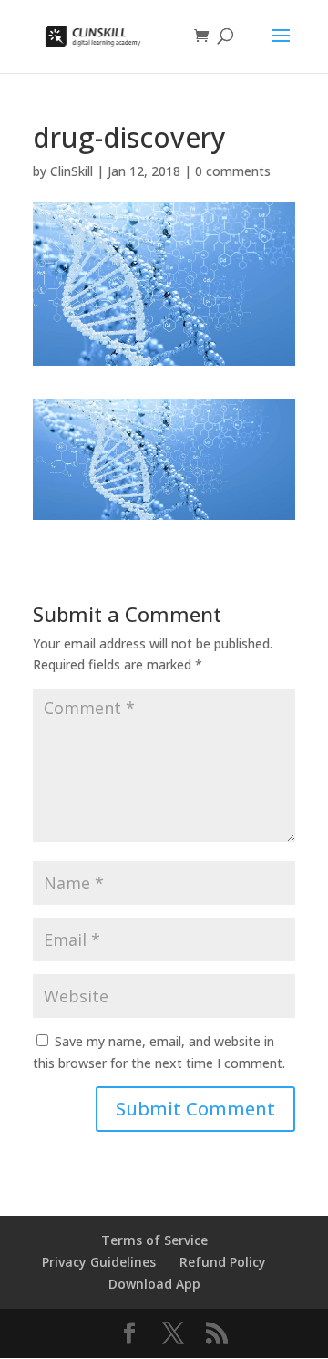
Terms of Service (154, 1240)
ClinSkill (71, 171)
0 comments (233, 171)
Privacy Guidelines (99, 1262)
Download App (154, 1283)
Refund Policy (222, 1262)
